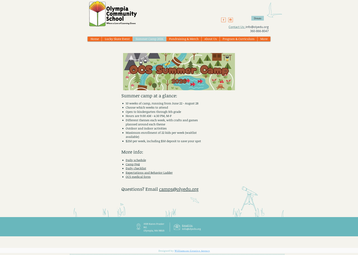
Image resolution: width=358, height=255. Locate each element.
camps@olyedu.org (179, 189)
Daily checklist (136, 168)
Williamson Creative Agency (192, 251)
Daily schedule (136, 160)
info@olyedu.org (257, 27)
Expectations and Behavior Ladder (149, 173)
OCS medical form (138, 177)
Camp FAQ (133, 164)
